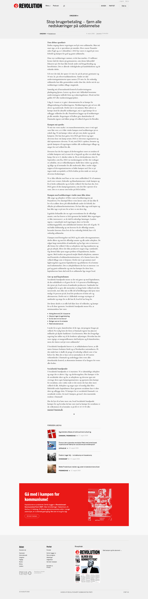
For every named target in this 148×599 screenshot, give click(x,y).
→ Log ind (121, 1)
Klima (21, 564)
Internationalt (23, 555)
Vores (48, 555)
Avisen (21, 546)
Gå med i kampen (32, 516)
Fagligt (21, 559)
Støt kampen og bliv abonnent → (112, 550)
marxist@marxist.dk (55, 409)
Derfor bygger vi (51, 553)
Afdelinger (50, 557)
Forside (49, 550)
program (52, 555)
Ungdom (73, 16)
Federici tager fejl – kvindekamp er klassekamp (75, 455)
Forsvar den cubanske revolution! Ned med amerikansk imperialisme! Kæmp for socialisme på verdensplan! (78, 443)
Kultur (21, 562)
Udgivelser (50, 559)
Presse (49, 567)
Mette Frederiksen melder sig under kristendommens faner (79, 467)
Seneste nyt (22, 550)
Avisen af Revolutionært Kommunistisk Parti (76, 592)
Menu (48, 6)
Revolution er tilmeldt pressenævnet (39, 572)
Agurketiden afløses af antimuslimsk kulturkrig (75, 432)
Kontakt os (50, 566)
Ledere (21, 566)
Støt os (127, 1)
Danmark (22, 553)
